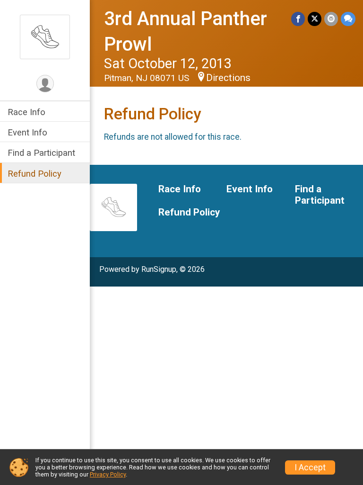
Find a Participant (41, 153)
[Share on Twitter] (314, 19)
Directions (228, 77)
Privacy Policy (108, 474)
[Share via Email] (331, 19)
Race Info (26, 112)
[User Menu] (45, 83)
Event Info (27, 132)
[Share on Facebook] (298, 19)
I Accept (310, 467)
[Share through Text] (348, 19)
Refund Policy (34, 174)
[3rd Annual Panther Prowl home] (45, 36)
